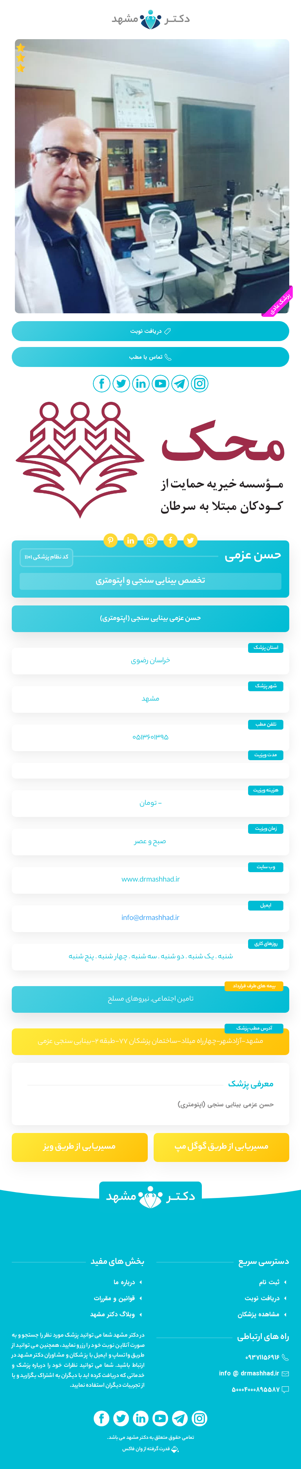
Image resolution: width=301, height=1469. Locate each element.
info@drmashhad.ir (150, 919)
